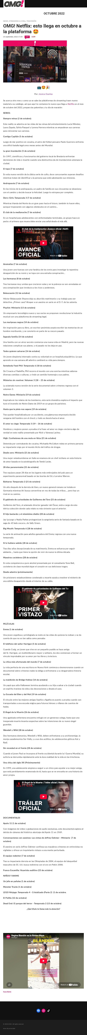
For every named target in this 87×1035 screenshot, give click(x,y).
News (5, 21)
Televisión (31, 21)
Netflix (71, 104)
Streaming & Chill (17, 21)
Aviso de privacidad (9, 1028)
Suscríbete (7, 992)
